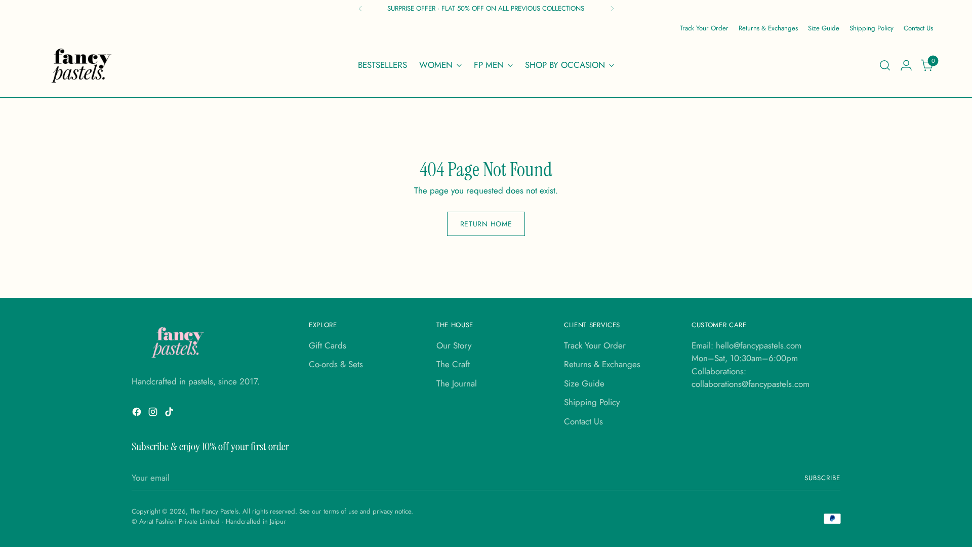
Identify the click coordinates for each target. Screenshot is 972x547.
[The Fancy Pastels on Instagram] (154, 414)
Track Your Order (595, 345)
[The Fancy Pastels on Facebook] (138, 414)
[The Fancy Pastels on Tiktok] (170, 414)
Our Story (453, 345)
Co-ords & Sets (336, 364)
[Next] (612, 8)
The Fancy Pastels (214, 511)
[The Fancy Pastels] (82, 65)
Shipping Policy (592, 402)
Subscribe (822, 478)
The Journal (456, 383)
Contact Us (583, 421)
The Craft (453, 364)
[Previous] (360, 8)
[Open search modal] (885, 65)
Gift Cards (327, 345)
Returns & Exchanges (602, 364)
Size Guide (584, 383)
